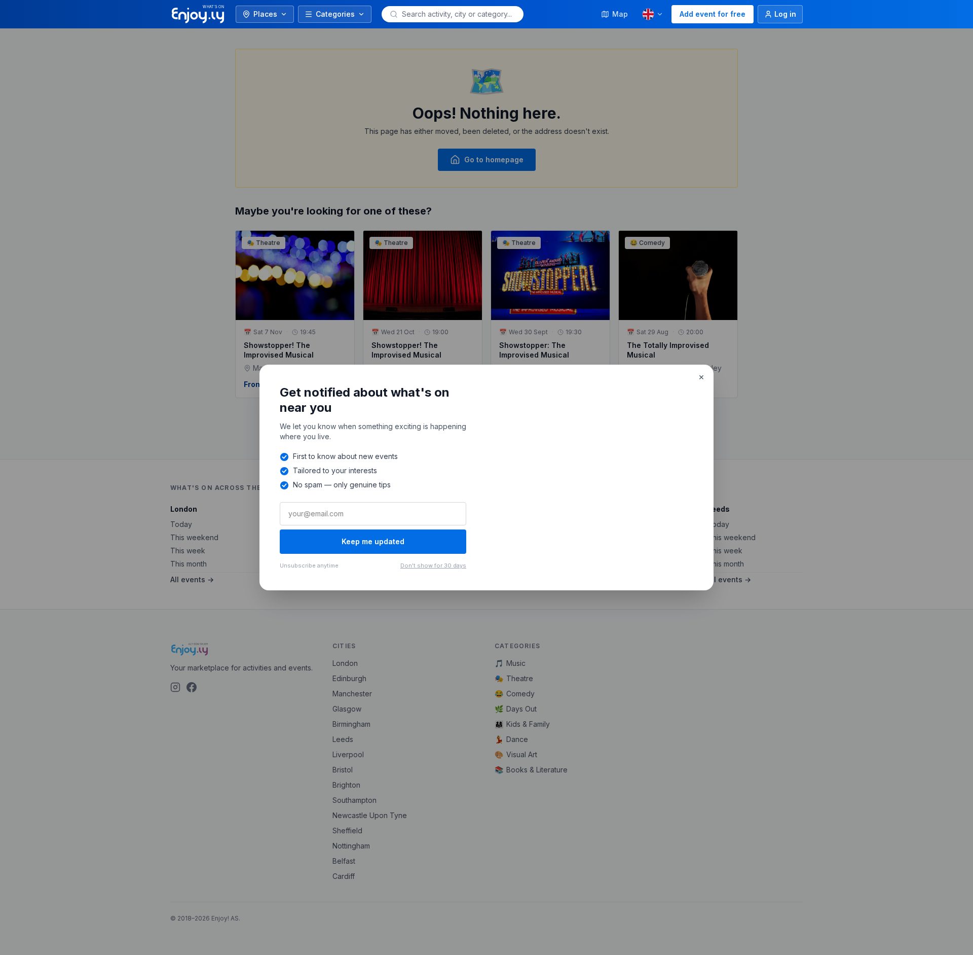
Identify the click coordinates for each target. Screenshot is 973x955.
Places (265, 14)
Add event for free (712, 14)
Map (620, 14)
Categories (335, 14)
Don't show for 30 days (433, 565)
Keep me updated (373, 541)
